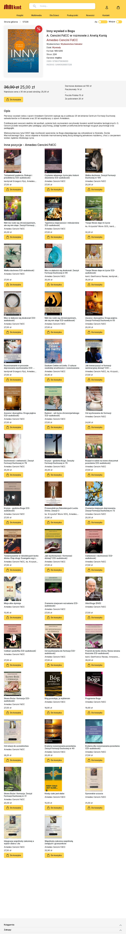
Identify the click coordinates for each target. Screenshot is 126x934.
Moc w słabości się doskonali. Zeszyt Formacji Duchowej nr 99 (62, 271)
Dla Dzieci (54, 15)
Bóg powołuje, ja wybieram (57, 698)
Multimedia (36, 15)
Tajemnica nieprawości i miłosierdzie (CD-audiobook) (62, 224)
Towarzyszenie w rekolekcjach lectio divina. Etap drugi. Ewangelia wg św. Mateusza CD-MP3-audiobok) (21, 557)
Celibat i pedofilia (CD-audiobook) (20, 651)
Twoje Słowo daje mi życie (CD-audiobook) (100, 271)
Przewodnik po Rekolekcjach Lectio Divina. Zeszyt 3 (61, 509)
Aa (96, 22)
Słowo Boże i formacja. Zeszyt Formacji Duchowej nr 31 (18, 794)
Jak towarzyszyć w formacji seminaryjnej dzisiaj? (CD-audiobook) (98, 366)
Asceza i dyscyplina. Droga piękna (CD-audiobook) (20, 414)
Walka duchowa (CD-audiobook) (19, 270)
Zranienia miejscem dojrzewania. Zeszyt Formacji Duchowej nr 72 (100, 509)
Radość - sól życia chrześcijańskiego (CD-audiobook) (62, 414)
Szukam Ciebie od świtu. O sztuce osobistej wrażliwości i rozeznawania (62, 366)
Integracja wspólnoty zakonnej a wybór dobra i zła (19, 842)
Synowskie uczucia (94, 793)
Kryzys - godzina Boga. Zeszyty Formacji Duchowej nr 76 (59, 461)
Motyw (112, 21)
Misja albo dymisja (12, 603)
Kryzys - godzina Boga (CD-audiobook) (17, 509)
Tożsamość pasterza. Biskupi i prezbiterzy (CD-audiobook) (18, 176)
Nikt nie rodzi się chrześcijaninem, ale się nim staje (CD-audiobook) (60, 319)
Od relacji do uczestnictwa (16, 746)
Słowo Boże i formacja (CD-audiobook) (17, 699)
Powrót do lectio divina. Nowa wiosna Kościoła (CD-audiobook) (102, 652)
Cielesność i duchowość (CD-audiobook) (99, 557)
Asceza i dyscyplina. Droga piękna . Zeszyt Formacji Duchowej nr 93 (101, 319)
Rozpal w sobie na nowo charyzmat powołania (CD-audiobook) (101, 461)
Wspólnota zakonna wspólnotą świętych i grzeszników (59, 842)
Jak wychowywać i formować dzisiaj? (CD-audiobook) (58, 557)
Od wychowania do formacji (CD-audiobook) (60, 652)
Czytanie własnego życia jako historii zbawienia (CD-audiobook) (62, 176)
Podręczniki (72, 15)
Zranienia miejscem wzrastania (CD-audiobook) (61, 604)
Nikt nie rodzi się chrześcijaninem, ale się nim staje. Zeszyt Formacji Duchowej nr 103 (20, 224)
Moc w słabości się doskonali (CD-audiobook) (20, 319)
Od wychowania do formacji (98, 413)
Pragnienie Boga (93, 698)
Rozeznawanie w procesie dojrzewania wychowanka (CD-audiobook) (18, 366)
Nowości (90, 15)
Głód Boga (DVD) (93, 603)
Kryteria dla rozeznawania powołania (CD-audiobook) (102, 747)
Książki (20, 15)
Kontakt (106, 15)
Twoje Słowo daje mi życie (97, 223)
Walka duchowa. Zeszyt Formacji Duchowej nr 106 (100, 176)
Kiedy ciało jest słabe (54, 793)
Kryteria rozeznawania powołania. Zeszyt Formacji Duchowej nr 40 (60, 747)
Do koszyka (15, 99)
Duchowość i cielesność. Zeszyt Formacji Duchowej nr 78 (19, 461)
